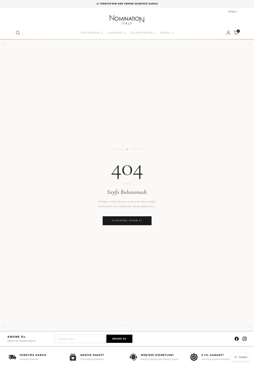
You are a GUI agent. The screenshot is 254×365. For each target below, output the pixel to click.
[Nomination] (127, 20)
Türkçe (232, 11)
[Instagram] (244, 339)
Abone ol (119, 338)
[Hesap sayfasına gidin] (228, 32)
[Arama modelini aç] (18, 32)
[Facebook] (237, 339)
